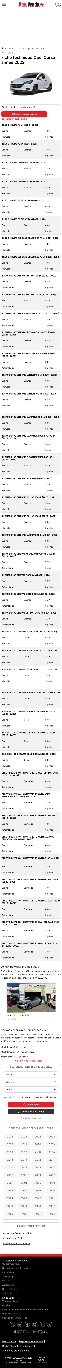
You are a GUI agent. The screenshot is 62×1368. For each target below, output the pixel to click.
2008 (38, 1167)
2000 (38, 1182)
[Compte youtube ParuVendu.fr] (49, 1324)
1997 (24, 1190)
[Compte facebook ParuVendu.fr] (27, 1324)
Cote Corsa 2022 (12, 1238)
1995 (52, 1190)
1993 (24, 1198)
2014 (10, 1159)
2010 (10, 1167)
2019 (52, 1144)
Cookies (6, 1305)
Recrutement (8, 1272)
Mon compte (9, 1341)
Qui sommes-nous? (11, 1264)
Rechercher (33, 1104)
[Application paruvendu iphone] (21, 1331)
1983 (52, 1213)
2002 (10, 1182)
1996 (38, 1190)
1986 (10, 1213)
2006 (10, 1175)
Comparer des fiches (32, 1111)
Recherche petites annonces (17, 1346)
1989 (24, 1206)
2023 (52, 1136)
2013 (24, 1159)
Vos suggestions (10, 1301)
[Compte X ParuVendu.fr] (12, 1324)
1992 (38, 1198)
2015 (52, 1152)
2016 (38, 1152)
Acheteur (25, 1097)
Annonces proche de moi (16, 1350)
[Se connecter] (58, 4)
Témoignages (8, 1276)
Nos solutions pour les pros (15, 1268)
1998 (10, 1190)
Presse (5, 1280)
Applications (8, 1285)
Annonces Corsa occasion (17, 1233)
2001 (24, 1182)
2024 (38, 1136)
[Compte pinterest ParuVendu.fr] (42, 1324)
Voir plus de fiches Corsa (31, 1061)
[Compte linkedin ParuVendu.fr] (19, 1324)
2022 (10, 1144)
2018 (10, 1152)
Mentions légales (10, 1313)
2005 (24, 1175)
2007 (52, 1167)
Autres (53, 1097)
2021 (24, 1144)
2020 (38, 1144)
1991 (52, 1198)
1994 (10, 1198)
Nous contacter (9, 1289)
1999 (52, 1182)
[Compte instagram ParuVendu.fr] (34, 1324)
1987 (52, 1206)
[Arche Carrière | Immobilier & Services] (42, 1360)
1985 (24, 1213)
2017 (24, 1152)
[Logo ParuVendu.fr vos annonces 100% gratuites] (31, 7)
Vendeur (40, 1097)
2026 (10, 1136)
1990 (10, 1206)
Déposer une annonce (31, 1341)
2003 (52, 1175)
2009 (24, 1167)
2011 (52, 1159)
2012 (38, 1159)
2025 (24, 1136)
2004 (38, 1175)
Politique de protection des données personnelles (25, 1309)
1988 (38, 1206)
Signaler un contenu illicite (14, 1318)
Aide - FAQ (7, 1293)
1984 (38, 1213)
